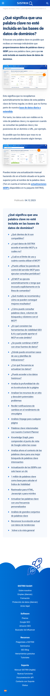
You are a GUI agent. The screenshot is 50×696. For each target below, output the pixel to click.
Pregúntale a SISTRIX (25, 642)
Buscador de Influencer (25, 630)
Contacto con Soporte (25, 681)
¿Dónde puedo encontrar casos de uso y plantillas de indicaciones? (26, 356)
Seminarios (25, 646)
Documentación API (25, 677)
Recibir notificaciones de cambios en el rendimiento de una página (25, 410)
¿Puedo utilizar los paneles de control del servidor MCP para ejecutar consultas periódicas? (25, 270)
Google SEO (25, 622)
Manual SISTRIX (25, 670)
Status (25, 685)
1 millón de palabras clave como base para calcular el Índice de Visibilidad (24, 480)
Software (25, 613)
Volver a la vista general (22, 530)
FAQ (17, 9)
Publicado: (19, 200)
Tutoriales (25, 657)
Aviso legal (25, 606)
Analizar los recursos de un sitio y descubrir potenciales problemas (26, 397)
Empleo (25, 594)
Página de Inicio (9, 9)
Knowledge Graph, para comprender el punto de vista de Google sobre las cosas (25, 441)
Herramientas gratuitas (25, 654)
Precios (25, 618)
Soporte (25, 665)
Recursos (25, 637)
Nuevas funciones (25, 674)
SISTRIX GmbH (25, 586)
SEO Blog (25, 650)
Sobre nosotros (25, 590)
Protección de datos (25, 602)
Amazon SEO (25, 626)
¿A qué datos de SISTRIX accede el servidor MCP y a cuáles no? (24, 247)
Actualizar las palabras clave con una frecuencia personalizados (25, 503)
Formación (25, 598)
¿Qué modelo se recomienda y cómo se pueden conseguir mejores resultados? (25, 300)
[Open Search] (47, 3)
